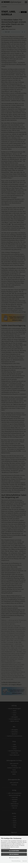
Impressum (24, 861)
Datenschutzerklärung (16, 861)
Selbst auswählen (15, 857)
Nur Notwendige (14, 854)
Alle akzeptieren (14, 850)
